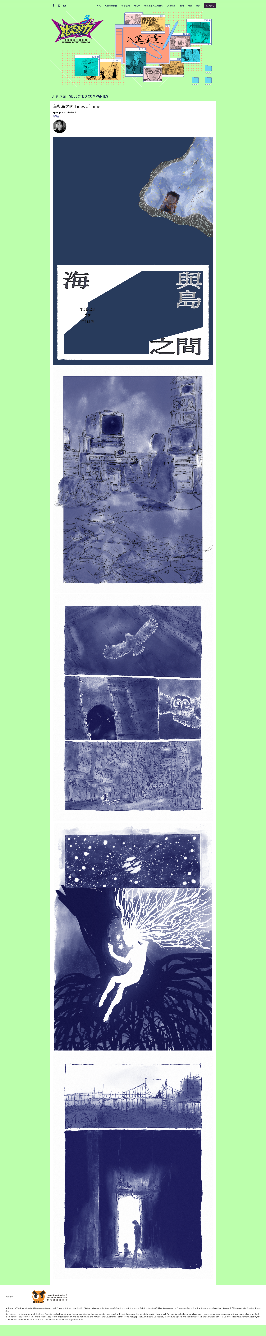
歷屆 (182, 5)
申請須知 (126, 5)
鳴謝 (190, 5)
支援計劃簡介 (111, 5)
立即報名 (210, 5)
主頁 (99, 5)
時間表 (137, 5)
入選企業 (171, 5)
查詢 (198, 5)
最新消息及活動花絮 (153, 5)
